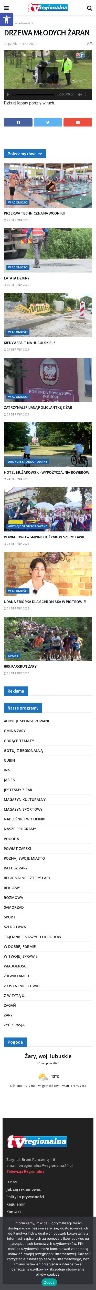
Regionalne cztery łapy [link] (27, 877)
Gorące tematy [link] (19, 740)
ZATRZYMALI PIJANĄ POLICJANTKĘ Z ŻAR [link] (38, 407)
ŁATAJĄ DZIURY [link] (16, 277)
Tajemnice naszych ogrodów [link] (32, 936)
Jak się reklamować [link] (23, 1189)
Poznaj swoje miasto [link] (24, 858)
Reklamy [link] (12, 887)
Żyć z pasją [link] (14, 1024)
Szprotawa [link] (15, 926)
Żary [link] (8, 1015)
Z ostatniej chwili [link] (22, 985)
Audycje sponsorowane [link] (27, 461)
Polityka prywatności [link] (25, 1196)
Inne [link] (8, 770)
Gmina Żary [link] (15, 730)
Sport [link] (13, 655)
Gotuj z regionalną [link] (23, 750)
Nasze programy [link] (20, 828)
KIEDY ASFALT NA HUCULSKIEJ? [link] (29, 342)
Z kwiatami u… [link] (18, 975)
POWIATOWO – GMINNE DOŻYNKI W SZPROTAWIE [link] (44, 536)
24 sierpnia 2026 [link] (17, 414)
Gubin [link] (9, 760)
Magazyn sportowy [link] (23, 809)
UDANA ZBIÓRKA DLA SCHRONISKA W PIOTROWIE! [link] (45, 601)
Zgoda (49, 1282)
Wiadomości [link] (24, 23)
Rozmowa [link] (13, 897)
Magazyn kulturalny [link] (25, 799)
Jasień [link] (9, 779)
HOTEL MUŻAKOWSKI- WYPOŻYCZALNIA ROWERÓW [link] (46, 472)
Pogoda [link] (11, 838)
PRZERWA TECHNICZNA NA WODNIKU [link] (34, 213)
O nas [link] (11, 1181)
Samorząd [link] (14, 907)
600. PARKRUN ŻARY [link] (20, 666)
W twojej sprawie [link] (21, 956)
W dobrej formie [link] (20, 946)
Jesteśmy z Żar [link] (18, 789)
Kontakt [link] (13, 1211)
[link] (6, 19)
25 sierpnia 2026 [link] (17, 220)
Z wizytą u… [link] (15, 995)
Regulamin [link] (16, 1204)
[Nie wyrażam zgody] (89, 1253)
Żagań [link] (10, 1005)
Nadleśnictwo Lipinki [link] (24, 819)
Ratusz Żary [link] (16, 868)
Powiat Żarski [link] (17, 848)
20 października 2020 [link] (20, 43)
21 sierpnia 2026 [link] (17, 608)
